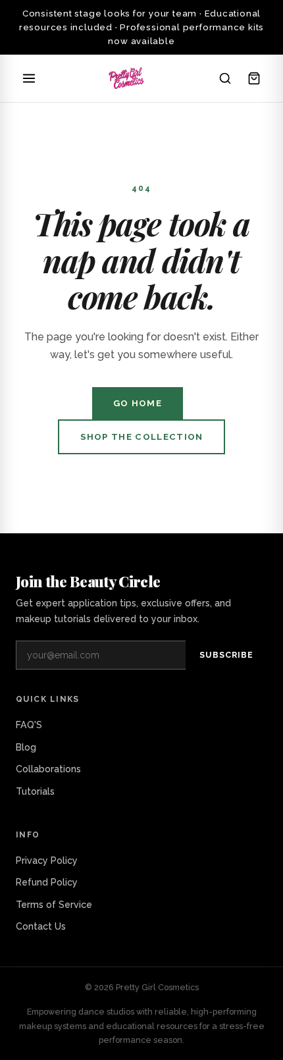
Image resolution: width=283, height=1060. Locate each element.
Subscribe (226, 655)
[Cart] (254, 78)
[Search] (225, 78)
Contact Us (41, 926)
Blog (26, 747)
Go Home (137, 403)
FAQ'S (29, 725)
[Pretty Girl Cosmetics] (127, 78)
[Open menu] (29, 78)
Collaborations (48, 769)
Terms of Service (54, 904)
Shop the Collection (141, 437)
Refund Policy (47, 882)
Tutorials (35, 791)
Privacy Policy (47, 860)
